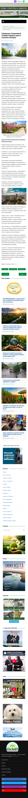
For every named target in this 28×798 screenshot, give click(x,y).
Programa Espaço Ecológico (9, 520)
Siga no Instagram (14, 621)
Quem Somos (5, 759)
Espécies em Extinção (8, 496)
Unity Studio (16, 756)
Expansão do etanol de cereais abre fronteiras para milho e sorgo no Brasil (13, 407)
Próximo (22, 274)
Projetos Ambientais (7, 514)
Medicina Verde (6, 505)
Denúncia (5, 484)
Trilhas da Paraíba (7, 517)
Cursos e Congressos (8, 481)
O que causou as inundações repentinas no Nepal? (11, 380)
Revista (3, 762)
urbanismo (22, 269)
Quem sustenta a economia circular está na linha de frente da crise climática (13, 434)
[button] (9, 604)
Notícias (5, 508)
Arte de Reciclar (6, 475)
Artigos (4, 472)
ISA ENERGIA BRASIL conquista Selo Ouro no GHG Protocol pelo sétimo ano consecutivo (14, 300)
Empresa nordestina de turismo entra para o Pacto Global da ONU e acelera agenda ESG (13, 354)
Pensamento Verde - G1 (11, 264)
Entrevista (5, 493)
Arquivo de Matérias (6, 772)
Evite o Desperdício (7, 499)
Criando (5, 269)
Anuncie (3, 765)
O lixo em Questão (7, 511)
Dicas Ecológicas (7, 487)
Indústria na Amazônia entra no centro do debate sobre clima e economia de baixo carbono (12, 327)
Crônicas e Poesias (7, 478)
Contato (3, 775)
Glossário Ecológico (6, 769)
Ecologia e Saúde (7, 490)
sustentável (13, 269)
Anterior (6, 274)
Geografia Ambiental (7, 502)
